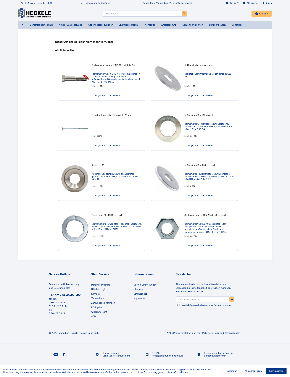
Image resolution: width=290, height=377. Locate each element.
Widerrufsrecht (99, 312)
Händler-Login (98, 289)
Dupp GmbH (94, 333)
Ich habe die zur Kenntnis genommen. (204, 305)
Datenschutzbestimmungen (199, 305)
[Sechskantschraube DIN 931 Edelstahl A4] (75, 78)
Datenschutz (140, 293)
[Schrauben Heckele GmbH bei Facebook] (64, 354)
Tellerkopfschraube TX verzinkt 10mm (111, 115)
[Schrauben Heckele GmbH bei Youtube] (54, 354)
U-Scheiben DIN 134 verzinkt (199, 115)
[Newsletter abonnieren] (231, 299)
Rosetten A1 (98, 165)
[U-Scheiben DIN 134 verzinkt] (167, 129)
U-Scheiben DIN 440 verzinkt (199, 165)
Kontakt (95, 293)
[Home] (22, 25)
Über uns (138, 289)
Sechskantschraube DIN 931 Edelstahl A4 (113, 65)
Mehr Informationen (177, 372)
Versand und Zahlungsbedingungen (103, 300)
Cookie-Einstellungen (145, 284)
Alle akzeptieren (253, 371)
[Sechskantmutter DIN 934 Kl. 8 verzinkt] (167, 229)
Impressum (139, 298)
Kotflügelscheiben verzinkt (198, 65)
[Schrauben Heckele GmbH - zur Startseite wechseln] (34, 13)
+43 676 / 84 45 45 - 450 (38, 3)
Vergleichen (100, 95)
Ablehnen (232, 371)
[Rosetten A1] (75, 179)
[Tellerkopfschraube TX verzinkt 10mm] (75, 129)
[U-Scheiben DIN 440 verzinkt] (167, 179)
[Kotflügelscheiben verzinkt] (167, 78)
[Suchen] (184, 13)
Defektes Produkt (100, 284)
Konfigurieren (276, 371)
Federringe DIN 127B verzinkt (107, 215)
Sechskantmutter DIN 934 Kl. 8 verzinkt (205, 215)
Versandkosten (232, 333)
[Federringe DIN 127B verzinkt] (75, 229)
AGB (93, 316)
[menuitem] (232, 3)
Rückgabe (96, 307)
